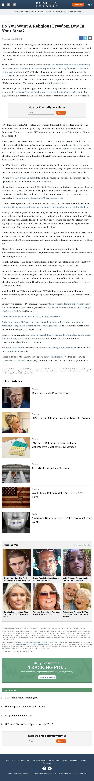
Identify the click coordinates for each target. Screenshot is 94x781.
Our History (20, 761)
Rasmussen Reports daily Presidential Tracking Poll (39, 642)
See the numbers (47, 677)
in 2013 (76, 148)
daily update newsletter (64, 637)
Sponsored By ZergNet (82, 545)
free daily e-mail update (22, 177)
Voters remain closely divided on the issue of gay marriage (31, 316)
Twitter (35, 181)
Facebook (46, 181)
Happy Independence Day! (18, 715)
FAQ (28, 761)
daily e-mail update (53, 356)
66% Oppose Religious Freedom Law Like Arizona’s (62, 417)
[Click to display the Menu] (3, 4)
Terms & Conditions (69, 761)
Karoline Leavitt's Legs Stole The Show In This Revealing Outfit (15, 614)
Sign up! (61, 113)
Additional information (13, 347)
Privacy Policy (54, 761)
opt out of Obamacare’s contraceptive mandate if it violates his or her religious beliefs (45, 207)
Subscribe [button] (77, 4)
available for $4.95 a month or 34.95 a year (32, 644)
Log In (89, 4)
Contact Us (47, 763)
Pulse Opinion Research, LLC (30, 198)
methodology (56, 198)
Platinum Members (13, 351)
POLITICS (6, 21)
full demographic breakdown (62, 347)
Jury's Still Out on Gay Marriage (51, 467)
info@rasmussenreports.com (45, 774)
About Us (9, 761)
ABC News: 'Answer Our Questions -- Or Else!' (29, 724)
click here (61, 83)
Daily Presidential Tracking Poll (50, 392)
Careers (83, 761)
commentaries (63, 642)
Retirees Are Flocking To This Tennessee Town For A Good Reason (75, 614)
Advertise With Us (39, 761)
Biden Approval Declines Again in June (25, 706)
